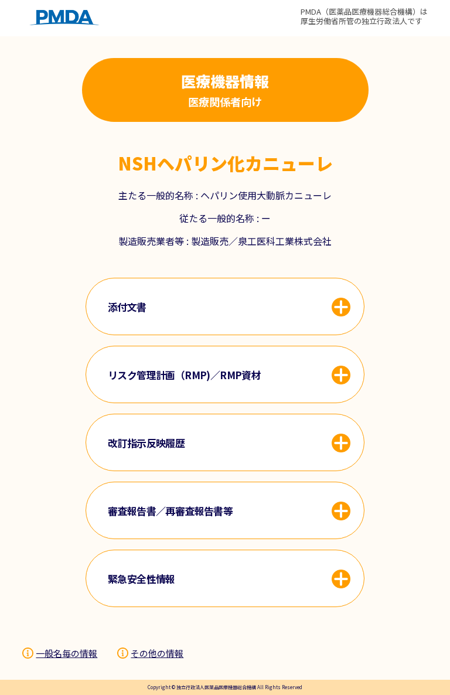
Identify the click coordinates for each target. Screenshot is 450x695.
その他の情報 (157, 653)
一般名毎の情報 (66, 653)
